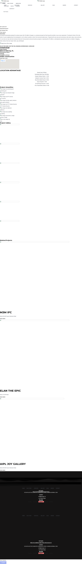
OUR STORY (16, 5)
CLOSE (3, 562)
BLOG (54, 5)
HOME (5, 5)
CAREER (64, 5)
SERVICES (30, 5)
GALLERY (43, 5)
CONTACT (11, 8)
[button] (17, 5)
